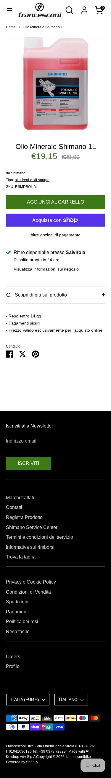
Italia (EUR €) (25, 699)
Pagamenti (17, 611)
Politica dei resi (22, 621)
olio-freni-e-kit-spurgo (32, 180)
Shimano (18, 173)
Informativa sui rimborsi (30, 547)
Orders (13, 656)
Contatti (14, 507)
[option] (55, 83)
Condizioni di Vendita (28, 591)
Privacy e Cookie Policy (31, 581)
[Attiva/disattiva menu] (9, 10)
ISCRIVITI (28, 463)
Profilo (13, 666)
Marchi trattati (20, 497)
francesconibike (78, 757)
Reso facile (18, 631)
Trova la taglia (21, 556)
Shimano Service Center (31, 527)
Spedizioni (17, 601)
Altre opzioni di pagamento (55, 234)
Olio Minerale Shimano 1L (44, 27)
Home (11, 27)
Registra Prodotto (24, 517)
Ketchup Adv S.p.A (20, 757)
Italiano (68, 699)
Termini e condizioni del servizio (39, 537)
